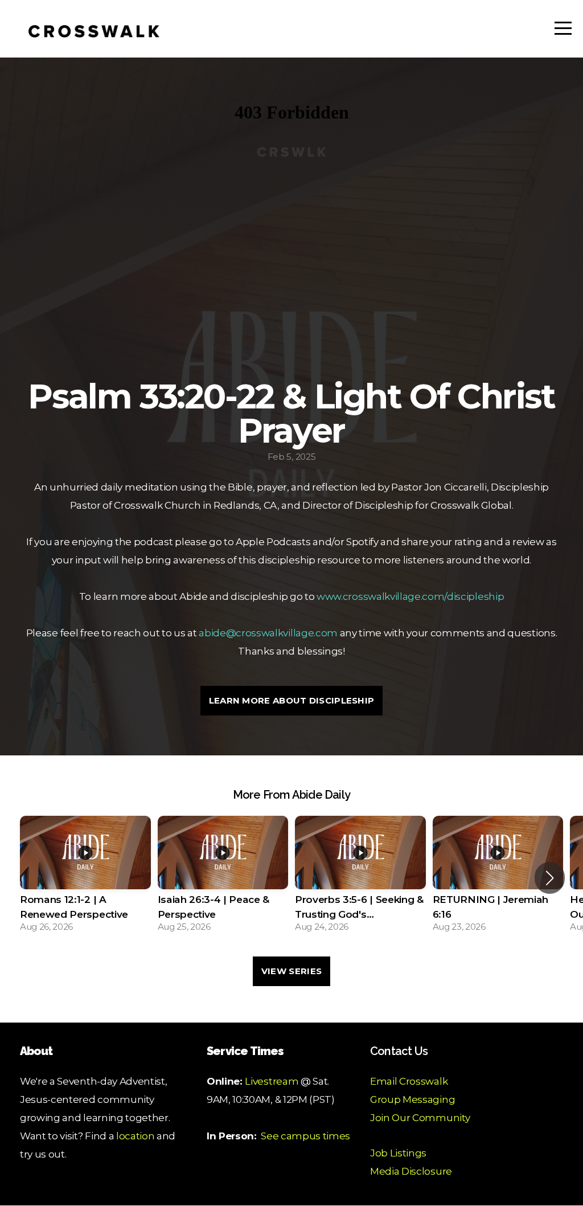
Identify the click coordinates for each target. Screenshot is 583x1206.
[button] (549, 877)
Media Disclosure (411, 1171)
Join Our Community (420, 1117)
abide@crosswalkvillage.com (268, 633)
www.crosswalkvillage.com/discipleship (410, 596)
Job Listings (398, 1153)
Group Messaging (412, 1099)
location (135, 1136)
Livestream (271, 1081)
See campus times (305, 1136)
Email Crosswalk (408, 1081)
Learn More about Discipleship (292, 700)
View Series (291, 971)
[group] (85, 877)
